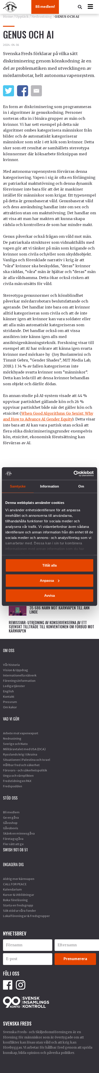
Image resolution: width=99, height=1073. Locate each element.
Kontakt (8, 696)
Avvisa (49, 595)
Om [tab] (81, 486)
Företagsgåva (13, 839)
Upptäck (22, 17)
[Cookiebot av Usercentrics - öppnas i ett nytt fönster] (73, 473)
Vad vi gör (11, 719)
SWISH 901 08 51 (15, 850)
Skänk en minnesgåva (19, 833)
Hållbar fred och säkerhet (21, 765)
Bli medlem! (45, 7)
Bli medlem (11, 812)
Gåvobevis (10, 828)
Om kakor (10, 707)
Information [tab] (49, 486)
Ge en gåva (11, 817)
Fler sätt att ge (13, 844)
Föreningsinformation (19, 680)
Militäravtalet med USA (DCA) (24, 749)
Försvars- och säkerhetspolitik (25, 770)
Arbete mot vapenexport (20, 733)
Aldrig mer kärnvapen (18, 879)
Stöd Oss (10, 798)
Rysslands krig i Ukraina (20, 754)
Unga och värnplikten (18, 775)
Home (8, 17)
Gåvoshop (10, 823)
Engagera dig (13, 864)
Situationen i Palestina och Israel (26, 759)
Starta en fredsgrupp (18, 905)
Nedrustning (41, 17)
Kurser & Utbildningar (18, 895)
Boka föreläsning (15, 900)
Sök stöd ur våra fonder (19, 910)
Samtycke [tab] (18, 486)
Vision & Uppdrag (15, 670)
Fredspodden (12, 786)
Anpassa (47, 580)
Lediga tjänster (14, 686)
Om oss (8, 650)
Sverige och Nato (15, 744)
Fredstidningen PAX (17, 781)
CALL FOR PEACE (14, 884)
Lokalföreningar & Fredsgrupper (26, 916)
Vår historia (11, 665)
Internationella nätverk (19, 675)
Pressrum (10, 702)
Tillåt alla (49, 565)
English (8, 691)
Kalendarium (12, 889)
